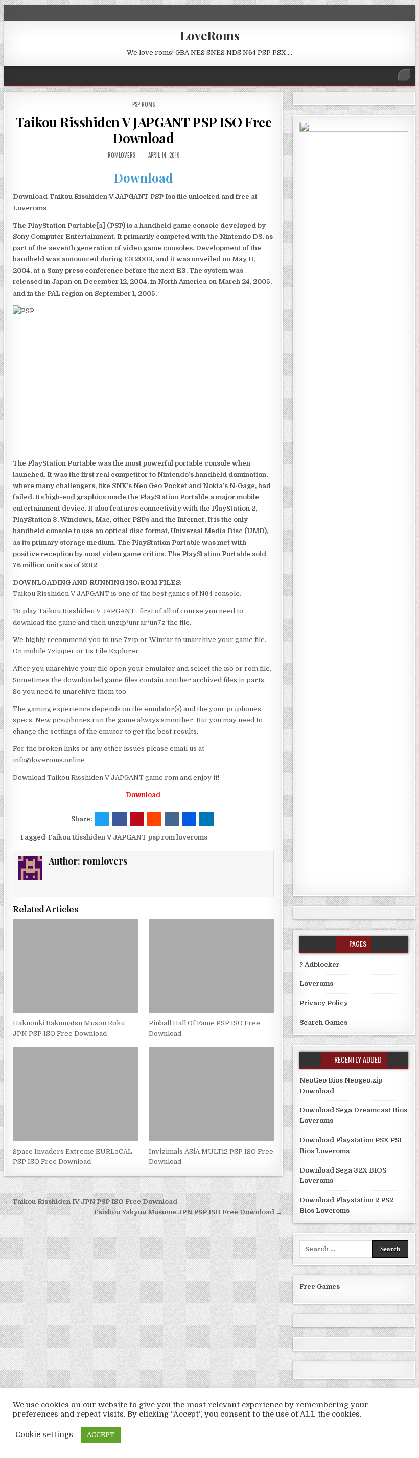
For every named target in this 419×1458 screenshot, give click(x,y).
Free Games (319, 1286)
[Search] (404, 75)
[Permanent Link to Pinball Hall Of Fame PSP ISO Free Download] (211, 966)
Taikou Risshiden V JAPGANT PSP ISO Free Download (143, 130)
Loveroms (316, 983)
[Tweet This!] (102, 819)
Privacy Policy (323, 1003)
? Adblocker (319, 964)
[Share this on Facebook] (119, 819)
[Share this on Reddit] (154, 819)
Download (143, 177)
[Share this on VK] (172, 819)
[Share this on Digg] (189, 819)
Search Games (323, 1022)
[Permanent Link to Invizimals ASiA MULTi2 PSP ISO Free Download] (211, 1094)
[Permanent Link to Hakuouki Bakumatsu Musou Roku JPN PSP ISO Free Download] (75, 966)
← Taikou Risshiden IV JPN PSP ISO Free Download (90, 1201)
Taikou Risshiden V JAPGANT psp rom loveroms (127, 837)
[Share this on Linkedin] (206, 819)
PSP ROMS (143, 104)
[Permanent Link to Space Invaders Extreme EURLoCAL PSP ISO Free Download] (75, 1094)
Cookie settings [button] (44, 1434)
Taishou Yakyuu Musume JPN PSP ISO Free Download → (188, 1212)
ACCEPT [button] (100, 1435)
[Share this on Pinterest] (137, 819)
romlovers (121, 155)
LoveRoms (210, 35)
